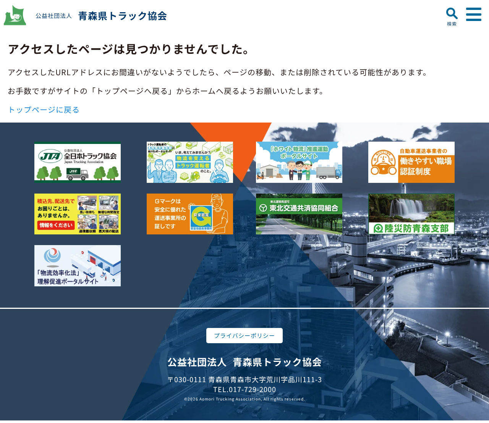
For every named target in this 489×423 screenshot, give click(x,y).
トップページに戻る (44, 109)
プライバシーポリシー (244, 335)
